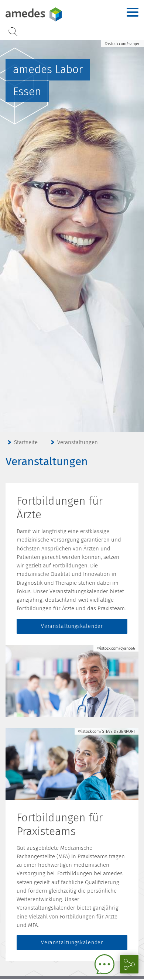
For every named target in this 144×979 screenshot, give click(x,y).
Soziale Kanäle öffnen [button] (129, 964)
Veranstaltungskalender (72, 626)
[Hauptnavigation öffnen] (132, 12)
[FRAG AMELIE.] (104, 964)
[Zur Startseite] (52, 14)
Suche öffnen (13, 31)
